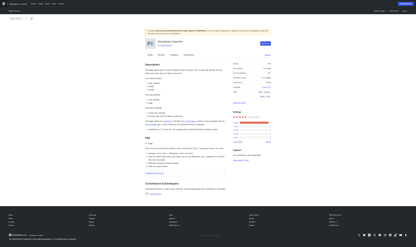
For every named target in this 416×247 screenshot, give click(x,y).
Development (189, 55)
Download (265, 43)
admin (261, 92)
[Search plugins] (31, 18)
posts (268, 96)
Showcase (92, 215)
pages (262, 96)
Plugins (91, 222)
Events (251, 218)
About (11, 215)
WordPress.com (335, 215)
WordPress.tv (174, 225)
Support (268, 55)
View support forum (241, 160)
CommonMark (150, 124)
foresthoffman (166, 45)
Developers (173, 222)
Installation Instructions (154, 173)
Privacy (11, 225)
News (11, 218)
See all (268, 142)
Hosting (11, 222)
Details (150, 55)
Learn (171, 215)
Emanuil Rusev (190, 121)
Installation (174, 55)
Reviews (161, 55)
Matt (331, 218)
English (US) (266, 87)
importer (267, 92)
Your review (237, 142)
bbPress (333, 222)
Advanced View (239, 103)
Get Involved (253, 215)
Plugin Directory (14, 11)
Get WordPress (406, 4)
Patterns (92, 225)
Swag (252, 225)
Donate (252, 222)
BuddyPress (334, 225)
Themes (92, 218)
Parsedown (167, 121)
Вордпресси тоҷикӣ (36, 235)
